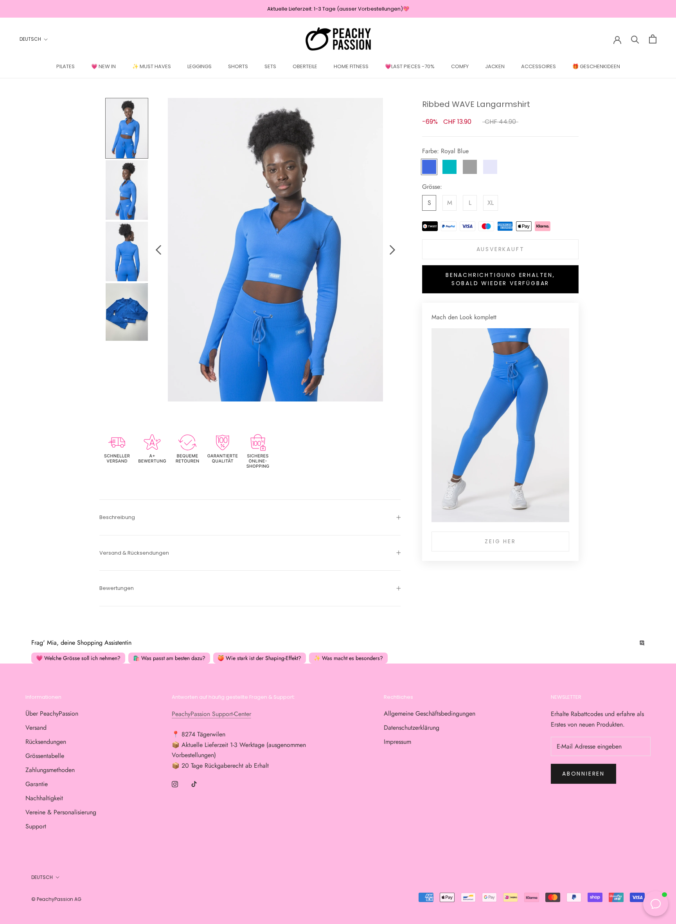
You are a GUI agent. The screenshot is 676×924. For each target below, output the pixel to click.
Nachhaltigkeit (44, 798)
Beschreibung (117, 517)
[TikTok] (194, 784)
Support (35, 826)
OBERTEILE (305, 66)
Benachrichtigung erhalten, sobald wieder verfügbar (500, 279)
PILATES (65, 66)
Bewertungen (116, 588)
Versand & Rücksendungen (134, 553)
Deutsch (30, 39)
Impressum (397, 741)
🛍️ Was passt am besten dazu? (169, 658)
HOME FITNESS (351, 66)
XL (490, 203)
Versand (36, 727)
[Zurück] (158, 250)
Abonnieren (583, 774)
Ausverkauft (500, 249)
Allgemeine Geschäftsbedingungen (429, 713)
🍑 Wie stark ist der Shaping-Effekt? (259, 658)
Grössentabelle (44, 755)
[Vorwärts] (392, 250)
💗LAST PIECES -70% (410, 66)
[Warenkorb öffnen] (652, 38)
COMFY (460, 66)
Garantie (36, 783)
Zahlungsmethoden (50, 769)
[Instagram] (175, 784)
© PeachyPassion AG (56, 899)
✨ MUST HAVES (151, 66)
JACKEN (495, 66)
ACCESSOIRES (538, 66)
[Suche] (635, 39)
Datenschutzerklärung (411, 727)
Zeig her (500, 541)
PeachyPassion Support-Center (211, 713)
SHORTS (238, 66)
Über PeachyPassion (51, 713)
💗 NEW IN (103, 66)
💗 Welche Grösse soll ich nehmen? (78, 658)
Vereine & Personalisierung (60, 812)
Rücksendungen (45, 741)
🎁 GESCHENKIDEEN (596, 66)
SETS (270, 66)
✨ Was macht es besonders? (348, 658)
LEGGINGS (199, 66)
